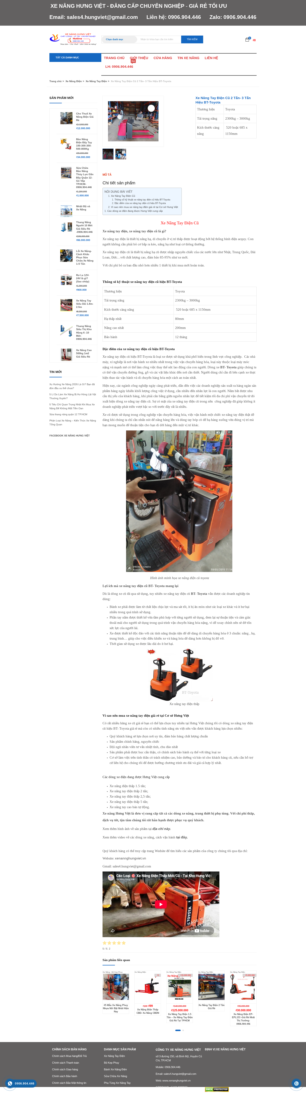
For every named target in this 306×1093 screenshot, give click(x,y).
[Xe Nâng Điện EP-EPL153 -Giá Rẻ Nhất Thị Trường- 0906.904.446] (243, 987)
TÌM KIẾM (192, 39)
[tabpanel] (116, 994)
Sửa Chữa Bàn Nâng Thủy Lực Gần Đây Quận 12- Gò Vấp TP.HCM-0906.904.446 (85, 177)
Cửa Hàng (163, 58)
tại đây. (182, 837)
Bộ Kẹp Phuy (111, 1062)
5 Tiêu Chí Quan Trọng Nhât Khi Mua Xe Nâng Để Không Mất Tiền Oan (72, 406)
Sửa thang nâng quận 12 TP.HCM (68, 414)
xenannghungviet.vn (130, 858)
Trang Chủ (114, 58)
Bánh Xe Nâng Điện (115, 1069)
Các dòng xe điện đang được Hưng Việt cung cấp (135, 210)
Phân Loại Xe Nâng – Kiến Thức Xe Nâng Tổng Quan (72, 422)
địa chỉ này (161, 829)
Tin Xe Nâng (188, 58)
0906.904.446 (184, 17)
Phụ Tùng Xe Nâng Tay (117, 1083)
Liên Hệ (211, 58)
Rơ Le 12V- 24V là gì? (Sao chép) (82, 278)
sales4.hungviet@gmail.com (102, 17)
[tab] (180, 175)
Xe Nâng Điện (74, 81)
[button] (247, 39)
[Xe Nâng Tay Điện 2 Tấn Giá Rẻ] (211, 987)
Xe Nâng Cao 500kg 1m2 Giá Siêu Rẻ (84, 353)
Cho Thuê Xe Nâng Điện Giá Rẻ (85, 116)
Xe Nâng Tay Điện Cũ (123, 195)
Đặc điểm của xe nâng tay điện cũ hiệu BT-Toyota (140, 203)
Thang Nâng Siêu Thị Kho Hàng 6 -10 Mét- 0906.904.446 (84, 332)
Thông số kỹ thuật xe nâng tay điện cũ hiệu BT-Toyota (142, 200)
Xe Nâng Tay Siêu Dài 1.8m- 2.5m (84, 303)
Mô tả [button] (107, 174)
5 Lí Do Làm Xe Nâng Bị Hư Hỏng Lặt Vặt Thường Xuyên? (72, 396)
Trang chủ (55, 81)
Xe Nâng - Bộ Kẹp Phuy (113, 972)
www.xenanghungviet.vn (176, 1080)
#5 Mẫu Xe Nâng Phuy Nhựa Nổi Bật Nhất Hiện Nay (116, 1008)
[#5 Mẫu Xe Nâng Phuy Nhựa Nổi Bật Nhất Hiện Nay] (116, 987)
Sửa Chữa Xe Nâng (115, 1076)
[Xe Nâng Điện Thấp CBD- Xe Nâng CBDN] (148, 987)
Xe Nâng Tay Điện (96, 81)
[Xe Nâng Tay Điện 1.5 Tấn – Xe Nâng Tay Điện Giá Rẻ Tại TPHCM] (179, 987)
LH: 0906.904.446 (119, 65)
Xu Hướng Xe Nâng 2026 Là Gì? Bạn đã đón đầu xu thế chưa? (72, 386)
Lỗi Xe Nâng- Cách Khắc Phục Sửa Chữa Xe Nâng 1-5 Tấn (85, 257)
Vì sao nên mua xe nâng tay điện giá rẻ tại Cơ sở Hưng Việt (144, 207)
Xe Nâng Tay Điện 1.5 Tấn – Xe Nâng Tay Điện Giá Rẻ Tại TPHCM (180, 1017)
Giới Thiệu (139, 58)
